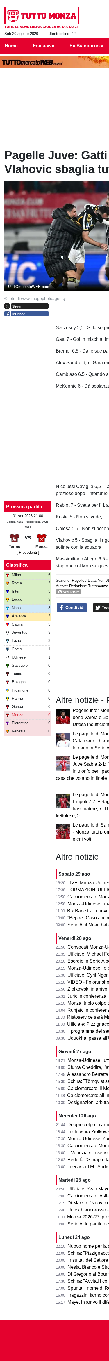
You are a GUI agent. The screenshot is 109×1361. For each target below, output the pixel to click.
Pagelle (78, 580)
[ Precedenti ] (28, 552)
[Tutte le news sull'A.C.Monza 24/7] (41, 18)
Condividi (74, 607)
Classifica (17, 565)
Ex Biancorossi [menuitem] (86, 45)
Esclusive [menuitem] (43, 45)
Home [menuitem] (11, 45)
